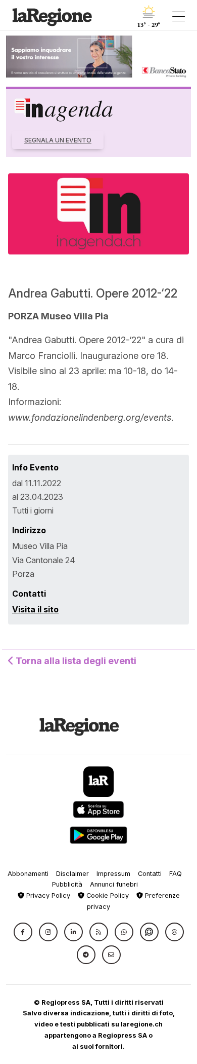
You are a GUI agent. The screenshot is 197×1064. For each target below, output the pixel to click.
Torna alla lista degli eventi (75, 660)
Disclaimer (72, 873)
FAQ (175, 873)
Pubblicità (67, 884)
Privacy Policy (47, 895)
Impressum (113, 873)
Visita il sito (35, 609)
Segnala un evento (57, 140)
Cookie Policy (106, 895)
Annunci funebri (114, 884)
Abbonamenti (28, 873)
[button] (23, 932)
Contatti (150, 873)
